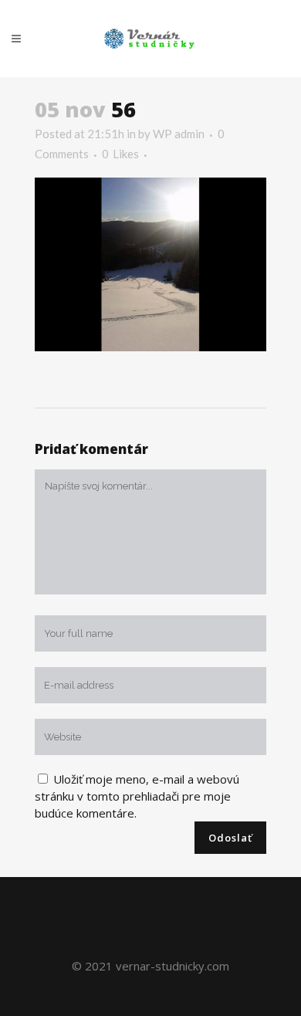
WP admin (179, 134)
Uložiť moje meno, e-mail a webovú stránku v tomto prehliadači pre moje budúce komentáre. (137, 796)
